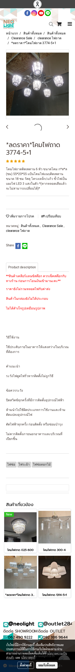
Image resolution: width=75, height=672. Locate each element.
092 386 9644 (55, 637)
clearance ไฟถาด (18, 231)
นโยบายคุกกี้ (28, 657)
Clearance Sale (53, 226)
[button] (50, 24)
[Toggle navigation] (69, 24)
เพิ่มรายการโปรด (21, 216)
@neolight (21, 623)
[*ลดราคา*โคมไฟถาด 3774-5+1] (37, 84)
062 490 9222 (20, 637)
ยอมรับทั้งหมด (46, 665)
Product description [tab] (22, 267)
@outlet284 (58, 623)
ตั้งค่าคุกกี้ (25, 665)
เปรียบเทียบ (53, 216)
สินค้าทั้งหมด (30, 226)
